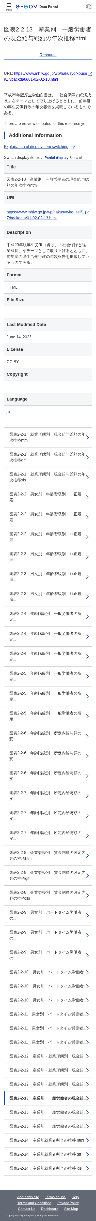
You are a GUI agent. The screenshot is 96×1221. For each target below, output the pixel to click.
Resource (48, 55)
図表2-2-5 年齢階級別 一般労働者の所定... (45, 676)
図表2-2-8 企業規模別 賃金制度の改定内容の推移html (47, 855)
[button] (88, 6)
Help (75, 1197)
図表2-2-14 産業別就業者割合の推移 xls (45, 1168)
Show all (75, 158)
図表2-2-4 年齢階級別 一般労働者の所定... (45, 616)
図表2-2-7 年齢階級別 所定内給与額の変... (45, 796)
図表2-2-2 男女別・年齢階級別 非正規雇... (45, 497)
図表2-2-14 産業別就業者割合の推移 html (46, 1140)
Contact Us (26, 1209)
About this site (28, 1197)
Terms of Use (55, 1197)
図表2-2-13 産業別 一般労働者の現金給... (48, 1098)
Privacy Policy (68, 1203)
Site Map (71, 1209)
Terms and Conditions (34, 1203)
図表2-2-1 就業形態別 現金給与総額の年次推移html (47, 437)
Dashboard (49, 1209)
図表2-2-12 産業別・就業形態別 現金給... (48, 1056)
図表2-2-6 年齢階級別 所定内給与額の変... (45, 736)
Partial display (56, 158)
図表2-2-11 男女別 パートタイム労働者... (47, 1014)
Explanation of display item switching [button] (36, 147)
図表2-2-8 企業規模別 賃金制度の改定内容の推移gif (47, 875)
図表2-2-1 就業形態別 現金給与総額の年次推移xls (47, 477)
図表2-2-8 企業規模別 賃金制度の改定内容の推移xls (47, 895)
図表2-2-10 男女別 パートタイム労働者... (48, 972)
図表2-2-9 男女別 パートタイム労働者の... (45, 915)
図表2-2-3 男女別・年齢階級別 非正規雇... (45, 557)
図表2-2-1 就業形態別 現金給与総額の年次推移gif (47, 457)
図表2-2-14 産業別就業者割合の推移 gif (45, 1154)
